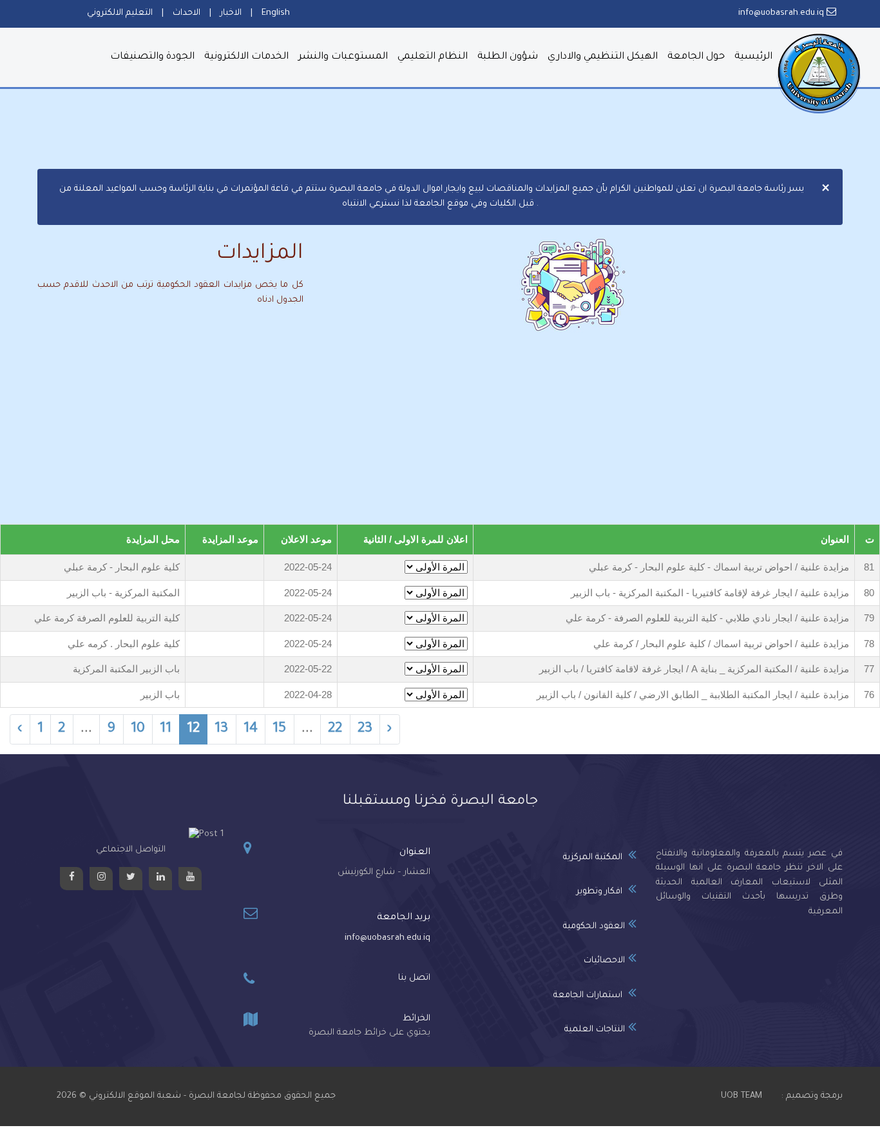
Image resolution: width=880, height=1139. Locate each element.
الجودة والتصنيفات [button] (152, 57)
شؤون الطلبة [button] (507, 57)
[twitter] (130, 878)
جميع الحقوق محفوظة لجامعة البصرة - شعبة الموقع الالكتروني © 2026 (196, 1096)
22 (335, 729)
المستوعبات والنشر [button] (343, 57)
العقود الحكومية (594, 926)
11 (165, 729)
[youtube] (190, 878)
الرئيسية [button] (753, 57)
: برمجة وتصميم (812, 1096)
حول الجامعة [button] (696, 57)
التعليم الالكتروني (120, 13)
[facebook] (71, 878)
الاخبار (231, 13)
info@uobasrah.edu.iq (387, 938)
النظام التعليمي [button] (432, 57)
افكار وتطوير (601, 892)
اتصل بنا (414, 978)
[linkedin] (160, 878)
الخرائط (416, 1019)
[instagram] (101, 878)
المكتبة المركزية (594, 857)
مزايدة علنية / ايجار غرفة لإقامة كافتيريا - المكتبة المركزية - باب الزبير (710, 592)
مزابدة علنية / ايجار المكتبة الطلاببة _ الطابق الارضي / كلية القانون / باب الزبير (693, 694)
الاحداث (186, 13)
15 (279, 729)
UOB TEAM (741, 1096)
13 (221, 729)
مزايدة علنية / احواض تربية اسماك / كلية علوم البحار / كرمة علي (721, 643)
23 (365, 729)
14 (251, 729)
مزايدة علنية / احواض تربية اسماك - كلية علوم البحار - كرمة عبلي (719, 566)
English (276, 13)
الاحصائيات (604, 961)
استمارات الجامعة (589, 995)
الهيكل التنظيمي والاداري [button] (603, 57)
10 (138, 729)
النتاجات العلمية (594, 1030)
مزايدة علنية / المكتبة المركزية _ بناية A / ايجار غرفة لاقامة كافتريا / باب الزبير (694, 668)
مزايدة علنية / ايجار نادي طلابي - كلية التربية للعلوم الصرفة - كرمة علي (707, 617)
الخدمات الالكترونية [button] (246, 57)
